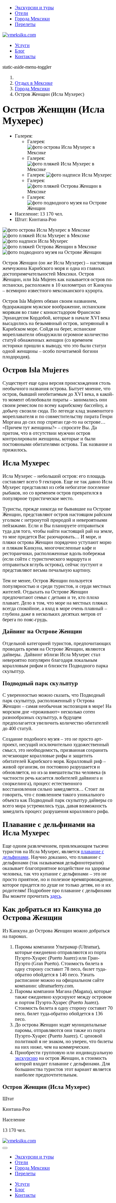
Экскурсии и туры (34, 7)
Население (13, 1119)
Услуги (22, 45)
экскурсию (26, 1058)
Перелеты (25, 24)
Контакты (25, 56)
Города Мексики (32, 18)
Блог (20, 51)
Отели (21, 13)
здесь (55, 896)
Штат (8, 1098)
